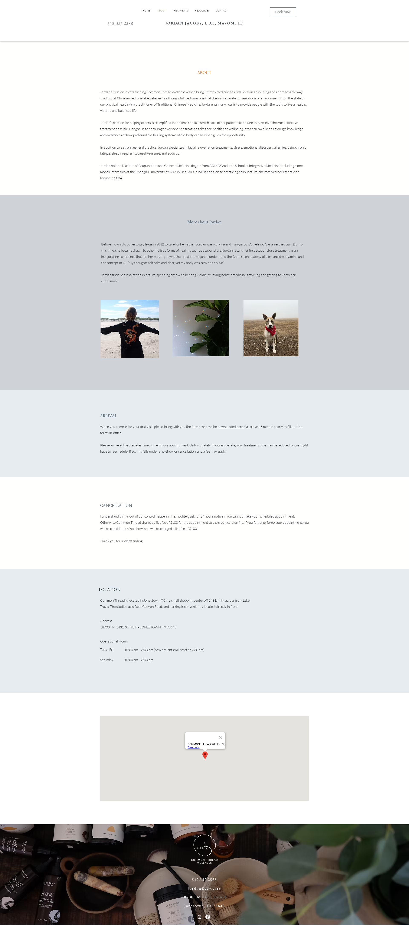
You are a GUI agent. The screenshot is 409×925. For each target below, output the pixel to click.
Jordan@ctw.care (204, 889)
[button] (202, 11)
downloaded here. (230, 426)
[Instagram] (199, 917)
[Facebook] (207, 917)
